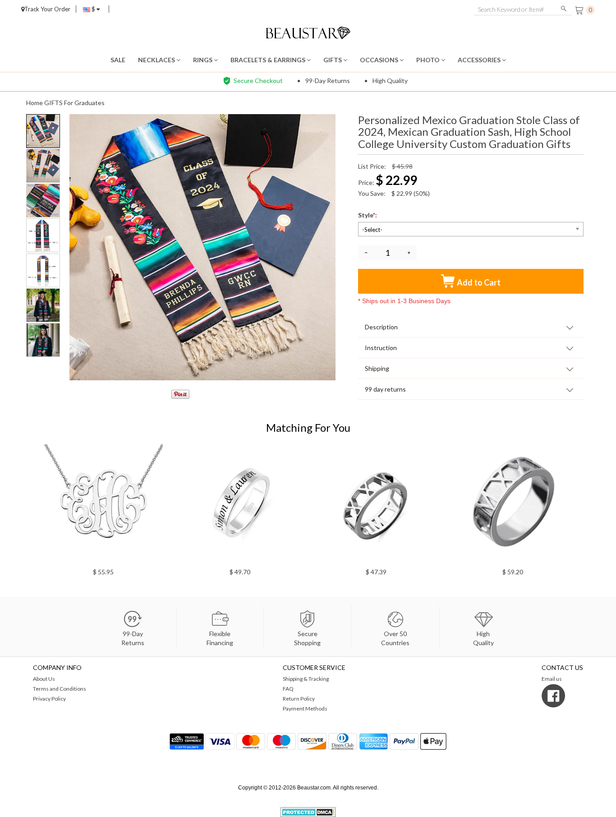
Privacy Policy (49, 698)
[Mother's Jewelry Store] (308, 32)
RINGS (203, 60)
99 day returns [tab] (385, 389)
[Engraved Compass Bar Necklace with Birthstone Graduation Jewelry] (543, 503)
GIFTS (333, 60)
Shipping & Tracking (306, 678)
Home (34, 102)
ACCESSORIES (480, 60)
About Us (44, 678)
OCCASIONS (380, 60)
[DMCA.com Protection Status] (308, 811)
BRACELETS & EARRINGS (268, 60)
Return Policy (299, 698)
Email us (552, 678)
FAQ (288, 688)
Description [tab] (381, 327)
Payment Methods (305, 708)
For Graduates (84, 102)
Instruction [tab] (381, 347)
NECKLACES (157, 60)
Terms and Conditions (59, 688)
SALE (117, 60)
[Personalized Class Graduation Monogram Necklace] (407, 503)
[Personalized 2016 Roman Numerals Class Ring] (134, 503)
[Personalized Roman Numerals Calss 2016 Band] (270, 503)
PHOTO (428, 60)
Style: (368, 215)
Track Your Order (47, 9)
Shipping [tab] (377, 368)
